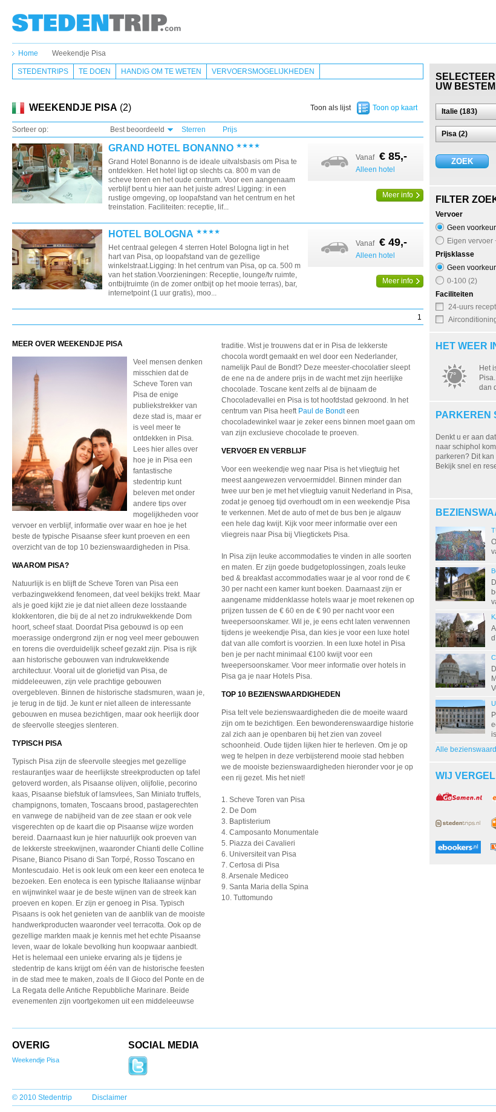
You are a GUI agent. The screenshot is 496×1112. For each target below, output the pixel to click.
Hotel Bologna (151, 234)
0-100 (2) (462, 281)
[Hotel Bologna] (57, 260)
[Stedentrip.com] (96, 22)
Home (28, 53)
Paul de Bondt (321, 411)
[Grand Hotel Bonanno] (57, 174)
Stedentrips (43, 71)
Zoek (462, 161)
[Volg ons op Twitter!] (138, 1073)
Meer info (397, 195)
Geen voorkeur (471, 227)
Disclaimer (109, 1097)
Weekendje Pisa (79, 53)
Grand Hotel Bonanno (170, 148)
